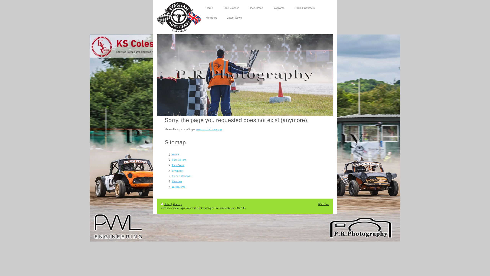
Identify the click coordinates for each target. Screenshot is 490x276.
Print (167, 204)
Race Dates (178, 165)
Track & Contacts (181, 176)
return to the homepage (209, 129)
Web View (323, 204)
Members (177, 181)
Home (175, 154)
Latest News (178, 187)
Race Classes (179, 160)
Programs (177, 170)
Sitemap (177, 204)
